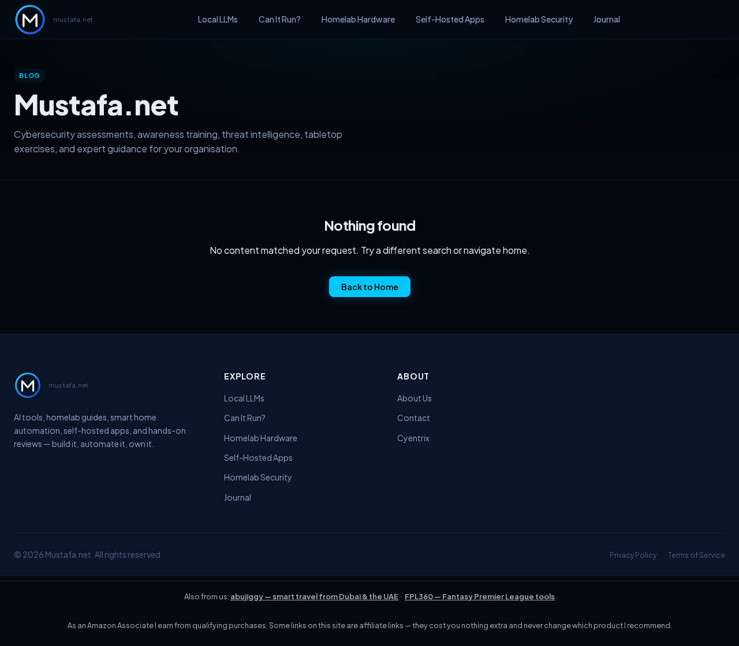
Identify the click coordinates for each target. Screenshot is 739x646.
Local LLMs (218, 19)
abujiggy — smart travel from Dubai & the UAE (314, 596)
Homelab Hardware (358, 19)
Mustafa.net (68, 554)
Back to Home (369, 286)
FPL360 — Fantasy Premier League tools (480, 596)
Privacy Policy (633, 555)
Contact (413, 417)
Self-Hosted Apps (450, 19)
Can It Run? (280, 19)
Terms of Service (696, 555)
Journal (607, 19)
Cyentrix (413, 438)
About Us (414, 398)
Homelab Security (539, 19)
